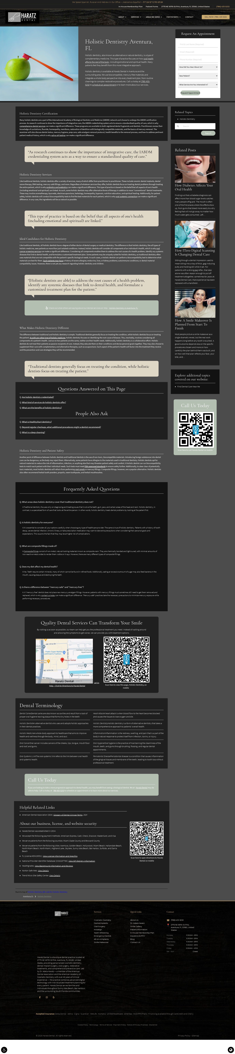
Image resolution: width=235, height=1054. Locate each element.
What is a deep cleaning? (33, 432)
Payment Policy (119, 1025)
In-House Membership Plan (131, 7)
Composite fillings (31, 551)
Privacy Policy (184, 1035)
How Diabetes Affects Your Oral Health (194, 187)
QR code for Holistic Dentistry (55, 892)
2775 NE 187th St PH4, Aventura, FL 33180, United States (185, 7)
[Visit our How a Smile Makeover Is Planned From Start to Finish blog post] (195, 317)
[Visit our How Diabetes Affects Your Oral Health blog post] (195, 182)
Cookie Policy (83, 1025)
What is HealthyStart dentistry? (37, 421)
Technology (93, 1025)
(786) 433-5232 (223, 7)
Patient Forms (152, 7)
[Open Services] (140, 17)
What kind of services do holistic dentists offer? (44, 402)
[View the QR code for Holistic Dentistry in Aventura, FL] (127, 681)
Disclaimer (153, 1025)
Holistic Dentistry (35, 892)
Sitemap (195, 1035)
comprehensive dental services (32, 126)
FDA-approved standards (95, 466)
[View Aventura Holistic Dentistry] (39, 100)
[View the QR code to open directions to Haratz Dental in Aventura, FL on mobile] (147, 854)
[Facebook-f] (39, 997)
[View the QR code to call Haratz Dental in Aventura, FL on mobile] (196, 447)
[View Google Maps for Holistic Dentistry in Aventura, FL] (64, 682)
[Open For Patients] (180, 17)
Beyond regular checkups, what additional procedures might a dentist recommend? (61, 427)
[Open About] (126, 17)
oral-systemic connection (126, 196)
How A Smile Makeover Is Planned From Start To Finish (193, 324)
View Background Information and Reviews (54, 865)
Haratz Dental (141, 787)
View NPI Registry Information (82, 861)
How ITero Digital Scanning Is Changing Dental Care (195, 252)
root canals (80, 469)
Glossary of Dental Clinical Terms (67, 814)
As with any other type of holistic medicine (47, 337)
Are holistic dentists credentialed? (38, 397)
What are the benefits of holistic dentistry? (42, 407)
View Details (43, 870)
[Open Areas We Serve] (161, 17)
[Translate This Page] (231, 1050)
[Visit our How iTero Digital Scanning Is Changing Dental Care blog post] (195, 247)
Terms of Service (106, 1025)
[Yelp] (53, 997)
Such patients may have (53, 260)
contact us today (48, 595)
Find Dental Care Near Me (188, 386)
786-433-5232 (58, 790)
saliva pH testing (58, 135)
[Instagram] (46, 997)
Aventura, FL (28, 896)
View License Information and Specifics (60, 856)
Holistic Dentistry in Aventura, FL (123, 308)
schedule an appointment (104, 84)
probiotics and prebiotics (56, 187)
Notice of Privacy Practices (137, 1025)
